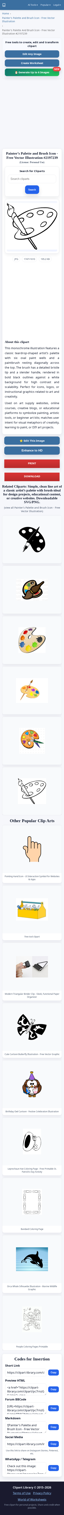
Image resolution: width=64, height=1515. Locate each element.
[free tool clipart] (32, 909)
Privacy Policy (42, 1493)
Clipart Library (23, 1487)
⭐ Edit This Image (32, 440)
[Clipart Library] (4, 5)
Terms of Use (22, 1493)
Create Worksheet (32, 63)
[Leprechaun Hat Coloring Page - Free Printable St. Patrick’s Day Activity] (32, 1141)
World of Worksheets (32, 1499)
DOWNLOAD (32, 476)
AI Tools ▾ (33, 4)
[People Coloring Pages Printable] (32, 1319)
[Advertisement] (32, 114)
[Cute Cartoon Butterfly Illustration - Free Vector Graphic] (32, 1027)
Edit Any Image (32, 54)
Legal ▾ (57, 4)
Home (5, 13)
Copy (53, 1372)
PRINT (32, 463)
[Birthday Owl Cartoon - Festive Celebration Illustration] (32, 1084)
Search (32, 189)
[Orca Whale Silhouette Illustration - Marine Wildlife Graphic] (32, 1259)
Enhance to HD (32, 450)
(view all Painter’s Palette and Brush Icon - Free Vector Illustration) (32, 509)
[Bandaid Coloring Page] (32, 1202)
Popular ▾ (45, 4)
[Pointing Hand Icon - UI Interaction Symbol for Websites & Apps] (32, 849)
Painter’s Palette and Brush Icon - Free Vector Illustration (28, 19)
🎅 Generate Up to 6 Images (37, 71)
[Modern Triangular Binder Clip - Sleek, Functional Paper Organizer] (32, 967)
